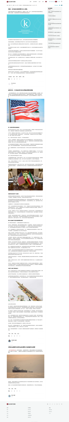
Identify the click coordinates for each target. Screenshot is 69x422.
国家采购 (29, 417)
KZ (49, 1)
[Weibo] (54, 404)
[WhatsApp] (11, 79)
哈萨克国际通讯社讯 (12, 350)
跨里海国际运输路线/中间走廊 (27, 5)
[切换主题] (46, 1)
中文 (56, 1)
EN (54, 1)
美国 (9, 333)
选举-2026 (10, 5)
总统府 (14, 5)
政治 (18, 333)
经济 (7, 415)
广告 (49, 413)
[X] (19, 79)
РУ (52, 1)
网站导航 (50, 409)
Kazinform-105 (34, 5)
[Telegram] (14, 79)
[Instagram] (9, 79)
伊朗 (15, 333)
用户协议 (29, 409)
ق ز (57, 1)
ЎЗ (59, 1)
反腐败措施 (29, 415)
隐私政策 (29, 411)
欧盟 (14, 76)
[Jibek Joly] (57, 5)
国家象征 (29, 413)
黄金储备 (10, 76)
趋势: (7, 5)
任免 (16, 5)
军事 (17, 76)
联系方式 (50, 411)
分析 (43, 1)
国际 (23, 76)
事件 (18, 5)
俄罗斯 (20, 76)
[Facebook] (17, 79)
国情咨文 (20, 5)
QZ (51, 1)
